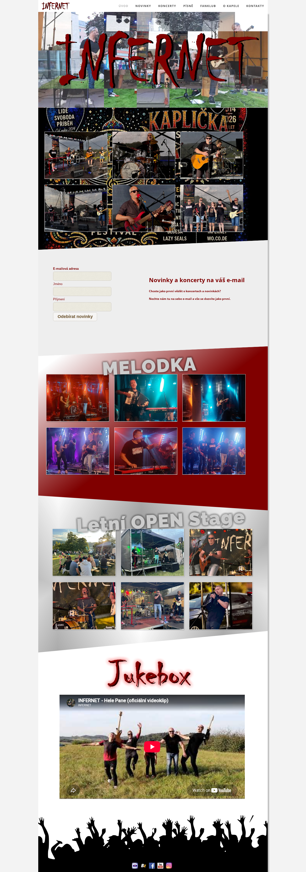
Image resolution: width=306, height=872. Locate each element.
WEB (134, 866)
